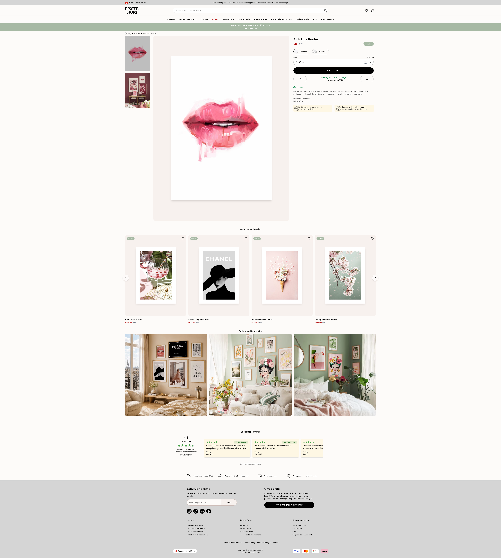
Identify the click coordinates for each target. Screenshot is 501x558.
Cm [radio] (368, 57)
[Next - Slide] (375, 278)
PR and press (245, 528)
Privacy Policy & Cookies (268, 542)
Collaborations (246, 531)
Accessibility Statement (250, 535)
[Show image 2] (137, 90)
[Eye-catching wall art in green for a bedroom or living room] (335, 375)
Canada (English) (185, 551)
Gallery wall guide (195, 525)
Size (295, 57)
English (139, 2)
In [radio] (373, 57)
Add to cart (333, 70)
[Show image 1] (137, 53)
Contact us (297, 528)
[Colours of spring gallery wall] (250, 375)
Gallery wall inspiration (198, 535)
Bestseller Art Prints (196, 528)
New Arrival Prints (195, 531)
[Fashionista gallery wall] (166, 375)
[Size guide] (300, 79)
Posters (137, 33)
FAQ (294, 531)
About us (244, 525)
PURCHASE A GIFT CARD (291, 505)
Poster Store (256, 550)
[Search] (325, 10)
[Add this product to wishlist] (367, 79)
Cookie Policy (249, 542)
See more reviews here (250, 464)
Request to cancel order (303, 535)
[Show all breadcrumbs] (128, 33)
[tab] (366, 10)
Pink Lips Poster (149, 33)
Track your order (300, 525)
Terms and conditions (232, 542)
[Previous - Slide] (126, 278)
